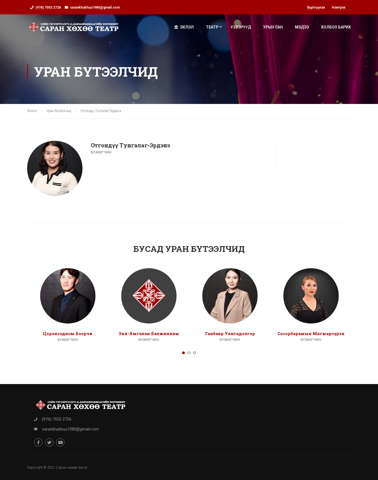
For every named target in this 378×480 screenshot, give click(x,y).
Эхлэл (187, 27)
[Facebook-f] (38, 442)
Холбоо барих (336, 27)
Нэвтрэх (338, 7)
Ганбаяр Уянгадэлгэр (230, 333)
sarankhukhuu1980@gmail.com (95, 7)
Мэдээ (302, 27)
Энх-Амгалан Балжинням (149, 333)
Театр (212, 27)
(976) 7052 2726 (48, 7)
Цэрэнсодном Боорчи (67, 333)
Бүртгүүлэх (316, 7)
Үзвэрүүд (241, 27)
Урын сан (273, 27)
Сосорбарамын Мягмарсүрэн (311, 333)
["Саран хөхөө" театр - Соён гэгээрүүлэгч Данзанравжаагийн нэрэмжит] (73, 29)
